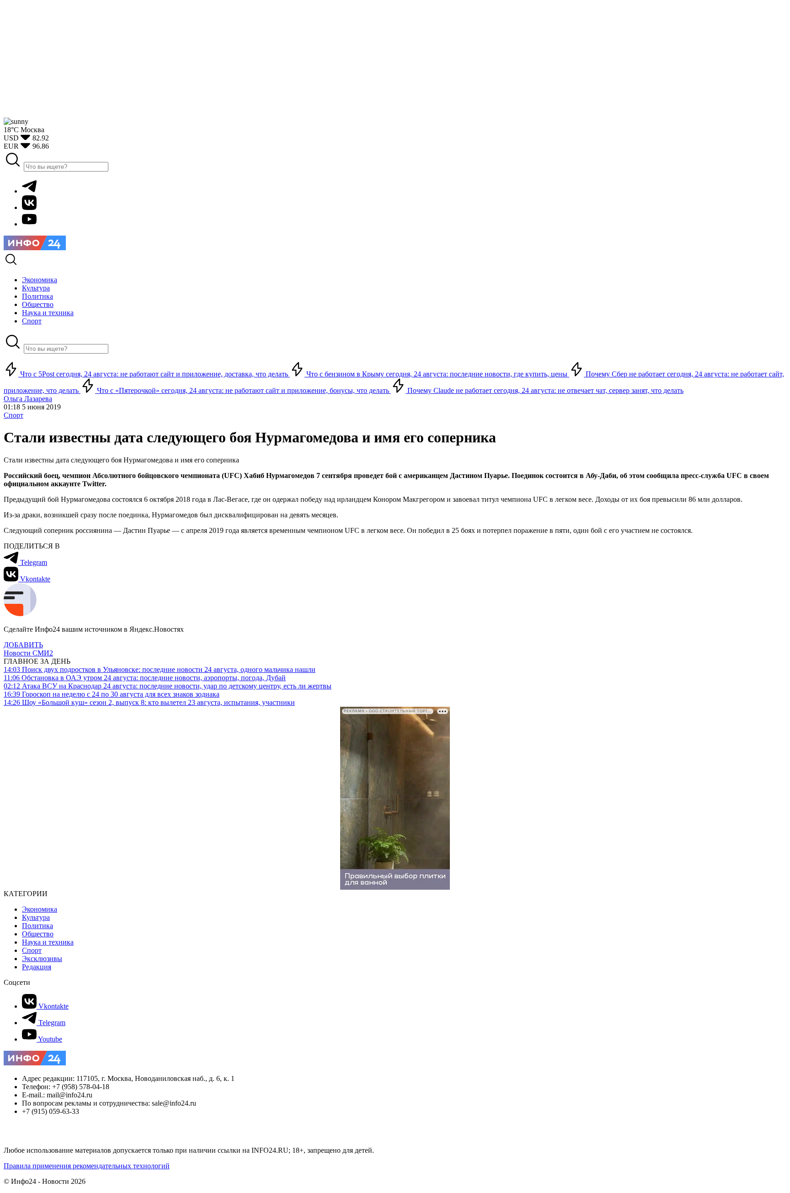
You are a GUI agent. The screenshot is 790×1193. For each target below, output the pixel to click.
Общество (37, 934)
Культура (36, 917)
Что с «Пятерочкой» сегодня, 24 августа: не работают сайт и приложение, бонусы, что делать (243, 390)
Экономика (39, 909)
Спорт (13, 415)
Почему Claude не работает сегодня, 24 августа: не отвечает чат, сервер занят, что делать (544, 390)
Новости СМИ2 (28, 653)
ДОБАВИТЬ (23, 645)
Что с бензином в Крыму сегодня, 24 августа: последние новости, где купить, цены (436, 374)
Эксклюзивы (42, 958)
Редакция (36, 967)
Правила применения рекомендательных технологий (87, 1166)
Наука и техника (48, 942)
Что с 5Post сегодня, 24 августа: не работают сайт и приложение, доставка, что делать (154, 374)
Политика (37, 926)
